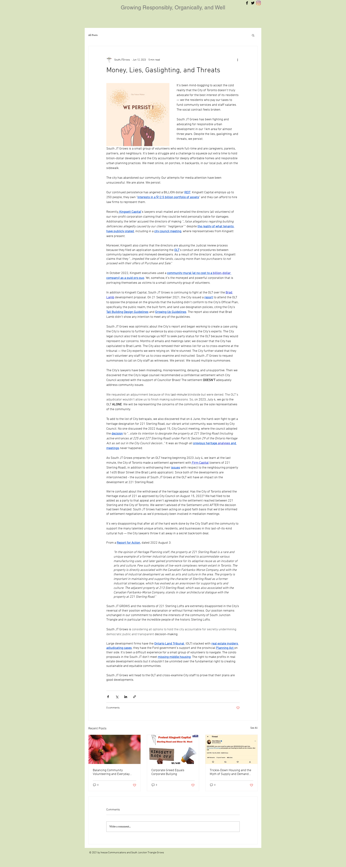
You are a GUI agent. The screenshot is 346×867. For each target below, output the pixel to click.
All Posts (93, 35)
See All (254, 728)
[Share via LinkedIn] (125, 696)
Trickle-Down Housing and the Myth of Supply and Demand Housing (230, 772)
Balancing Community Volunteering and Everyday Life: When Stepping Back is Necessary (112, 772)
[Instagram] (258, 3)
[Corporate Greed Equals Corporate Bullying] (173, 749)
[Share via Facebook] (108, 696)
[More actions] (237, 60)
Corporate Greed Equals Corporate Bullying (167, 772)
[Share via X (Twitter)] (117, 696)
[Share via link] (134, 696)
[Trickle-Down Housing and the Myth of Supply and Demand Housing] (231, 749)
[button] (253, 35)
